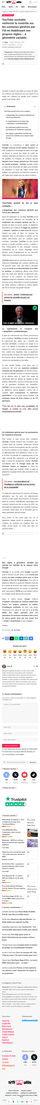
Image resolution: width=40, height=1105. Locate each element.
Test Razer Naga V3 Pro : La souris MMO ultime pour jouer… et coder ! (13, 898)
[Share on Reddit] (27, 1101)
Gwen (6, 42)
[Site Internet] (34, 666)
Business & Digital (7, 859)
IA (12, 630)
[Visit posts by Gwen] (4, 666)
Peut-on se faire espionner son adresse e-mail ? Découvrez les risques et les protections (19, 970)
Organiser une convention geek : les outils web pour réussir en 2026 (13, 854)
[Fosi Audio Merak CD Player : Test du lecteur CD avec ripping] (32, 889)
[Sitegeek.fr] (14, 2)
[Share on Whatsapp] (18, 1101)
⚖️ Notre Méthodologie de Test (8, 1065)
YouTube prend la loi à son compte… (17, 111)
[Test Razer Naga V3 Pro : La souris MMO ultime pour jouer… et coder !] (32, 899)
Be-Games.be (7, 1029)
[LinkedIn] (37, 666)
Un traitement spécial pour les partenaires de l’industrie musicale (18, 128)
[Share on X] (13, 1101)
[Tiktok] (33, 778)
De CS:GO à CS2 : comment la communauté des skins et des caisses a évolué (13, 866)
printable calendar (8, 912)
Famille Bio (6, 1023)
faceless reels (7, 952)
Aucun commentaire (9, 45)
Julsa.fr (5, 1037)
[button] (4, 2)
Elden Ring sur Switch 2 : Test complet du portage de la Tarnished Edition (13, 822)
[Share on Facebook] (9, 1101)
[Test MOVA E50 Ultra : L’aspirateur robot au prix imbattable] (32, 833)
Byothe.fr (5, 1040)
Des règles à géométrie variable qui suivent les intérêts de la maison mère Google (19, 136)
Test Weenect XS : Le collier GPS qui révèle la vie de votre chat (12, 878)
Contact (5, 1059)
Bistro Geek (6, 1026)
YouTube (17, 630)
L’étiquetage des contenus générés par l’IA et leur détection (20, 116)
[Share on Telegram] (31, 1101)
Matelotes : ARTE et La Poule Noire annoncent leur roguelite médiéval (13, 842)
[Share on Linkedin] (22, 1101)
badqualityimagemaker (10, 927)
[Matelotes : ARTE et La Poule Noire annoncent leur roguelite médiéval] (32, 843)
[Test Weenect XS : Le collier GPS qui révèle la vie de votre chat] (32, 879)
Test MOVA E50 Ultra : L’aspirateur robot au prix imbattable (11, 832)
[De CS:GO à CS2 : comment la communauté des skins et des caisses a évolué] (32, 867)
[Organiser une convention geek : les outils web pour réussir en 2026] (32, 855)
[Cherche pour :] (16, 762)
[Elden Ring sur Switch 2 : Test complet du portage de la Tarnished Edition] (32, 823)
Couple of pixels (8, 1034)
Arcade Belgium (8, 1032)
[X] (15, 778)
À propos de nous (8, 1056)
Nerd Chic (6, 1021)
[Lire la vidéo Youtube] (20, 189)
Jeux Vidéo (5, 847)
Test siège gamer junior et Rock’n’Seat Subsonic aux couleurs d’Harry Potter (18, 937)
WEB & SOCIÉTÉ (8, 15)
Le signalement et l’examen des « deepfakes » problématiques (17, 122)
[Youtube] (24, 778)
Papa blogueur (7, 1042)
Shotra (4, 934)
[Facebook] (6, 778)
